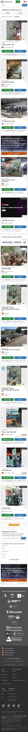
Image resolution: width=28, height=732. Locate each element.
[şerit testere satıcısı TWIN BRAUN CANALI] (14, 256)
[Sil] (21, 5)
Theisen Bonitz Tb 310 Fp (10, 664)
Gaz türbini (20, 664)
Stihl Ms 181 (18, 242)
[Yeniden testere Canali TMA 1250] (14, 457)
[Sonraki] (25, 30)
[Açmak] (14, 57)
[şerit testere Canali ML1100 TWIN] (14, 69)
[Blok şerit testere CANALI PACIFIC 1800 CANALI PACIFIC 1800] (14, 30)
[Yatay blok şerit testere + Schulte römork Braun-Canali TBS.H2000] (14, 418)
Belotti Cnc (4, 546)
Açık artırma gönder (14, 153)
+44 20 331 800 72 (8, 648)
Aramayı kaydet (14, 525)
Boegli (3, 548)
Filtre (8, 13)
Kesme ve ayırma (7, 242)
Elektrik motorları (20, 661)
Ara (25, 5)
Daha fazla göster (14, 559)
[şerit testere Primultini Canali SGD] (14, 108)
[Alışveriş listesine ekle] (25, 42)
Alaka (20, 13)
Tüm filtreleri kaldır (8, 16)
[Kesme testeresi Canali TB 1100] (14, 496)
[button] (26, 1)
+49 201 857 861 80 (9, 653)
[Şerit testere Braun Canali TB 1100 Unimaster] (14, 167)
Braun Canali (5, 551)
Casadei (4, 554)
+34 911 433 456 (8, 655)
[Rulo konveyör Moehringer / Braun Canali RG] (14, 337)
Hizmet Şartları (10, 729)
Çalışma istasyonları (9, 661)
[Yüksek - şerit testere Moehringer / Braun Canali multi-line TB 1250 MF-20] (14, 295)
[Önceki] (2, 30)
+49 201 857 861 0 (8, 650)
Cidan (3, 557)
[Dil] (24, 1)
